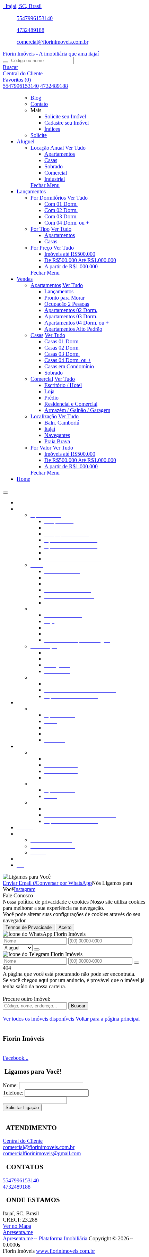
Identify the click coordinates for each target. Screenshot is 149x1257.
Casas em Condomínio (69, 366)
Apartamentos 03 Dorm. (70, 316)
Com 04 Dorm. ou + (66, 223)
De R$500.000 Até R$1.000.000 (80, 260)
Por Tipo (40, 229)
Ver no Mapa (17, 1226)
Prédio (51, 398)
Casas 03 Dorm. (62, 354)
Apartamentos (59, 154)
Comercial (55, 173)
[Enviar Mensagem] (136, 963)
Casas (50, 160)
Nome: (10, 1085)
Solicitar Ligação (22, 1107)
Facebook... (15, 1058)
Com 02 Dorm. (61, 210)
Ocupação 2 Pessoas (66, 304)
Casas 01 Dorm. (62, 341)
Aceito (65, 927)
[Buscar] (5, 62)
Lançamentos (58, 291)
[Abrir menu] (5, 491)
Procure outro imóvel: (26, 999)
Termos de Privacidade (29, 927)
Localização (43, 416)
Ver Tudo (75, 148)
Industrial (54, 179)
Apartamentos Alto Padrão (73, 329)
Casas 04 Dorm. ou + (67, 360)
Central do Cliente (23, 1141)
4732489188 (30, 30)
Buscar (78, 1005)
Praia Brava (57, 441)
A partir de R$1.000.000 (71, 266)
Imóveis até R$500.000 (69, 254)
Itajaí (49, 429)
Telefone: (13, 1093)
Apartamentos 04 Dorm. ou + (76, 323)
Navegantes (57, 435)
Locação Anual (47, 148)
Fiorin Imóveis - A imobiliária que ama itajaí (51, 54)
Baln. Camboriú (61, 423)
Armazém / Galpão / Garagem (77, 410)
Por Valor (40, 448)
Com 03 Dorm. (61, 216)
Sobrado (53, 166)
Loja (49, 391)
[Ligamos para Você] (27, 877)
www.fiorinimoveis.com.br (65, 1251)
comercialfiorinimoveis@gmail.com (42, 1153)
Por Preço (41, 248)
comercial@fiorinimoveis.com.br (52, 42)
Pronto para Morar (64, 298)
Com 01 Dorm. (61, 204)
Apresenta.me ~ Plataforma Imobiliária (45, 1238)
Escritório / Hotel (63, 385)
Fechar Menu (45, 185)
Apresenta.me (18, 1232)
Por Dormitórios (48, 198)
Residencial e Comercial (70, 404)
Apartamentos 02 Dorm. (70, 310)
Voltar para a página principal (108, 1019)
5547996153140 (35, 18)
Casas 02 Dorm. (62, 348)
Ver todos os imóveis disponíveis (38, 1019)
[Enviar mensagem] (37, 949)
